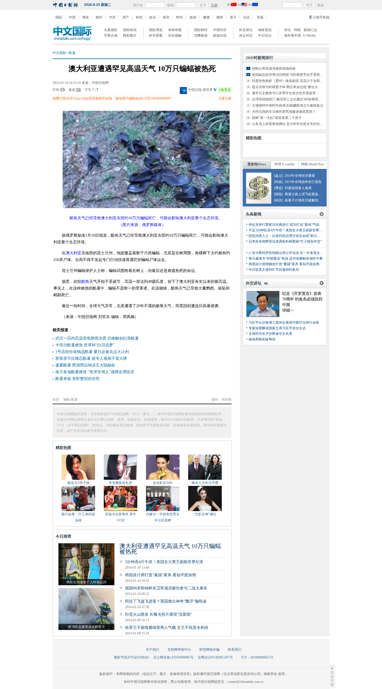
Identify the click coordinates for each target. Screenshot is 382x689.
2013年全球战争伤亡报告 (303, 182)
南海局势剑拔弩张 (262, 339)
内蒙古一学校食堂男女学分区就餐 (163, 517)
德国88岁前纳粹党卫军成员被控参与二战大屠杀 (166, 588)
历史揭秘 (174, 35)
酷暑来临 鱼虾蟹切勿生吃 (77, 379)
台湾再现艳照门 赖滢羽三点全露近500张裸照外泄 (288, 99)
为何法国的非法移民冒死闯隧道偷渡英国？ (284, 112)
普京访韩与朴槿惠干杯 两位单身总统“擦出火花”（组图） (294, 87)
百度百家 (225, 98)
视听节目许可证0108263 (131, 657)
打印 (56, 90)
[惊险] (278, 194)
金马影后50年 (163, 483)
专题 (260, 17)
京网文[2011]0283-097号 (215, 657)
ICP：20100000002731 (257, 657)
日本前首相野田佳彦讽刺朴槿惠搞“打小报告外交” (285, 241)
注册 (214, 5)
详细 (288, 310)
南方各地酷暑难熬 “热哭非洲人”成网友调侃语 (94, 372)
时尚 (179, 17)
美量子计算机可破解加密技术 (306, 200)
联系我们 (234, 650)
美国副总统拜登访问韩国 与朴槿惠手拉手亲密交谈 (289, 75)
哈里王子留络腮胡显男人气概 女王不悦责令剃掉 (166, 627)
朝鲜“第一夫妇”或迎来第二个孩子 (277, 118)
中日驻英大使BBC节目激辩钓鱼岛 (274, 270)
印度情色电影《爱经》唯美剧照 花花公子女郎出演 (289, 81)
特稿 (297, 30)
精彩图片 (129, 35)
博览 (85, 17)
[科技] (278, 200)
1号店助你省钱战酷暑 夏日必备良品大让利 (92, 352)
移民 (219, 17)
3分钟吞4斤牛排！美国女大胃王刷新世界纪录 (164, 562)
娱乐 (152, 17)
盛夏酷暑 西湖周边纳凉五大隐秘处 (85, 365)
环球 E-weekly (285, 164)
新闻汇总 (310, 30)
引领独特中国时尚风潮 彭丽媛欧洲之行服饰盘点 (287, 105)
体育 (166, 17)
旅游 (193, 17)
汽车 (112, 17)
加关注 (225, 90)
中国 (72, 17)
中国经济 (220, 30)
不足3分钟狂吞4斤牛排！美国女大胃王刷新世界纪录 (287, 230)
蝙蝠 (66, 399)
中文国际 (59, 53)
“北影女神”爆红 (205, 514)
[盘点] (278, 176)
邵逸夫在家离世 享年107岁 (120, 517)
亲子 (233, 17)
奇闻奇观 (174, 30)
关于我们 (152, 650)
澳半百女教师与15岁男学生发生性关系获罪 (284, 93)
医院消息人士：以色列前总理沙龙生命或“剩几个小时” (289, 236)
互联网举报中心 (179, 650)
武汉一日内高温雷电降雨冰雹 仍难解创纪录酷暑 (97, 338)
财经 (99, 17)
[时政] (278, 182)
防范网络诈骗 (209, 650)
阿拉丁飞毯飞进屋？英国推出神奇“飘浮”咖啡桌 (166, 601)
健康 (206, 17)
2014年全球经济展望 (300, 176)
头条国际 (110, 30)
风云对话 (246, 35)
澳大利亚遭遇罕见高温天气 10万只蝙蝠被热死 (170, 549)
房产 (125, 17)
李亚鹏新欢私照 (120, 483)
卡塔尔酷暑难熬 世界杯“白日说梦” (85, 345)
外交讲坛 (246, 30)
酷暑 (74, 399)
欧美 (72, 53)
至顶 (331, 676)
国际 (58, 17)
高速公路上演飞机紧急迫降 (305, 194)
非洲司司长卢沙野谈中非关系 (270, 334)
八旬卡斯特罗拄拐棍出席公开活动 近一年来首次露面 (288, 253)
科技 (139, 17)
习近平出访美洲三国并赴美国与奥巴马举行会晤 (284, 322)
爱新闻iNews (256, 164)
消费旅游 (200, 35)
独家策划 (265, 30)
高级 (320, 5)
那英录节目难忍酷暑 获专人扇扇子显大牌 (91, 358)
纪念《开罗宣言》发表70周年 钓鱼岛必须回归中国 (302, 299)
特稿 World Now (312, 164)
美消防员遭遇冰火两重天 (86, 627)
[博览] (278, 188)
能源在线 (220, 35)
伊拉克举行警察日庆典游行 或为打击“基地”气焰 (284, 225)
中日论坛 (265, 35)
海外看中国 (292, 35)
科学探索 (155, 35)
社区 (246, 17)
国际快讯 (129, 30)
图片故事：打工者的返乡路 (78, 517)
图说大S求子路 (78, 483)
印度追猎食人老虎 (298, 188)
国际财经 (200, 30)
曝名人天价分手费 (205, 483)
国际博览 (155, 30)
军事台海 (110, 35)
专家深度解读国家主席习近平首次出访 (277, 328)
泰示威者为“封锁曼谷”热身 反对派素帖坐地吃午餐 (286, 258)
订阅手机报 (321, 17)
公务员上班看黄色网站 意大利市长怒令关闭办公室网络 (292, 124)
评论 (287, 30)
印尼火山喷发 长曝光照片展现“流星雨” (158, 614)
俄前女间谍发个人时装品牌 (86, 582)
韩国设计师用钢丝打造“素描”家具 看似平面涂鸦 (284, 264)
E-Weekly (309, 35)
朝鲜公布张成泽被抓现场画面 (274, 68)
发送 (72, 90)
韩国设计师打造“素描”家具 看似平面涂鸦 (160, 575)
